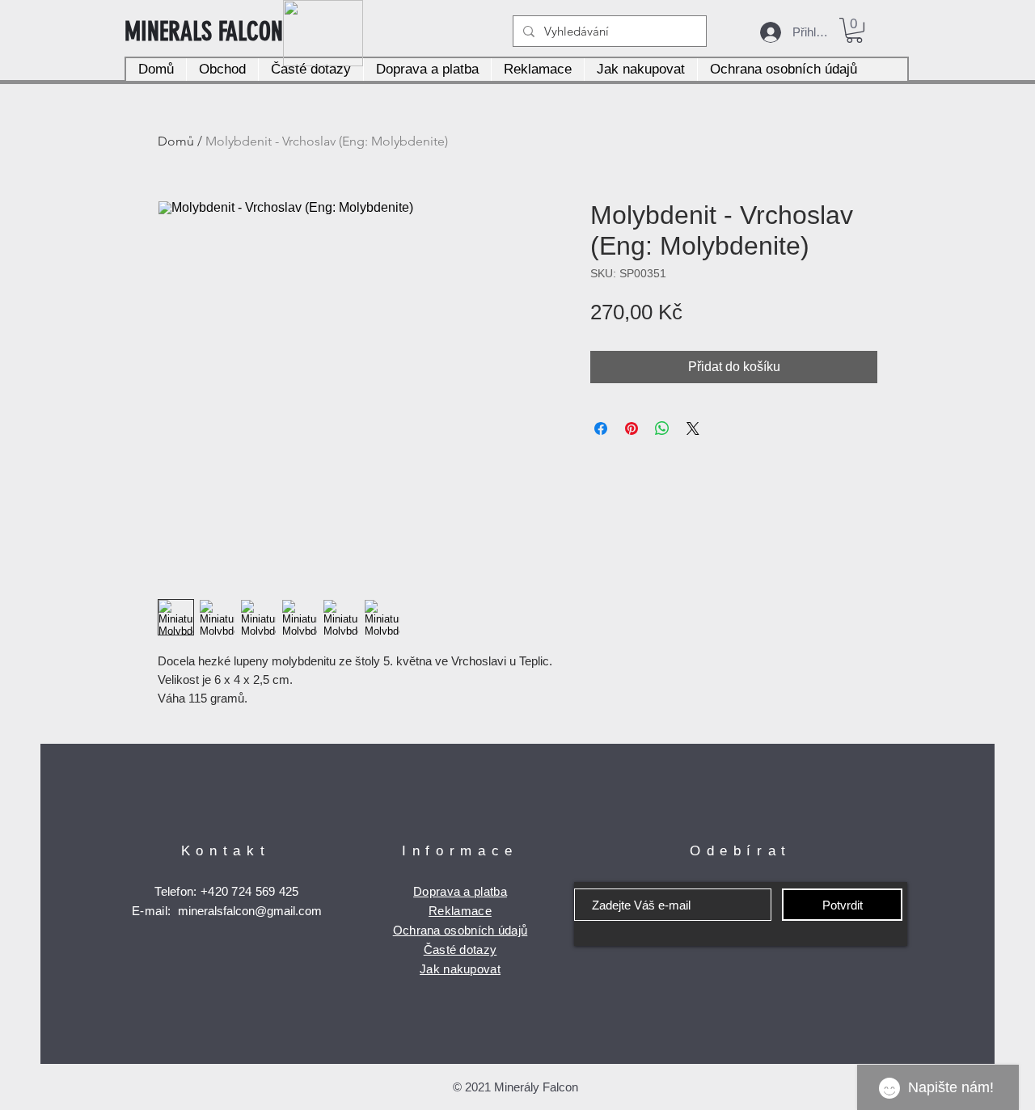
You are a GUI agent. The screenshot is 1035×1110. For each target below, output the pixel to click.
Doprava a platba (460, 891)
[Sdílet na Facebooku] (600, 428)
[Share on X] (693, 428)
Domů (176, 141)
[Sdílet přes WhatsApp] (662, 428)
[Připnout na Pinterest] (631, 428)
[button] (854, 30)
